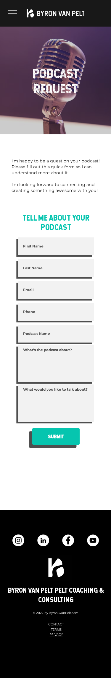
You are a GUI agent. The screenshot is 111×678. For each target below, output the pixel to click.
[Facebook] (68, 540)
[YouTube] (93, 540)
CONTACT (56, 624)
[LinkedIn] (43, 540)
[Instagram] (18, 540)
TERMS (56, 630)
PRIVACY (56, 635)
